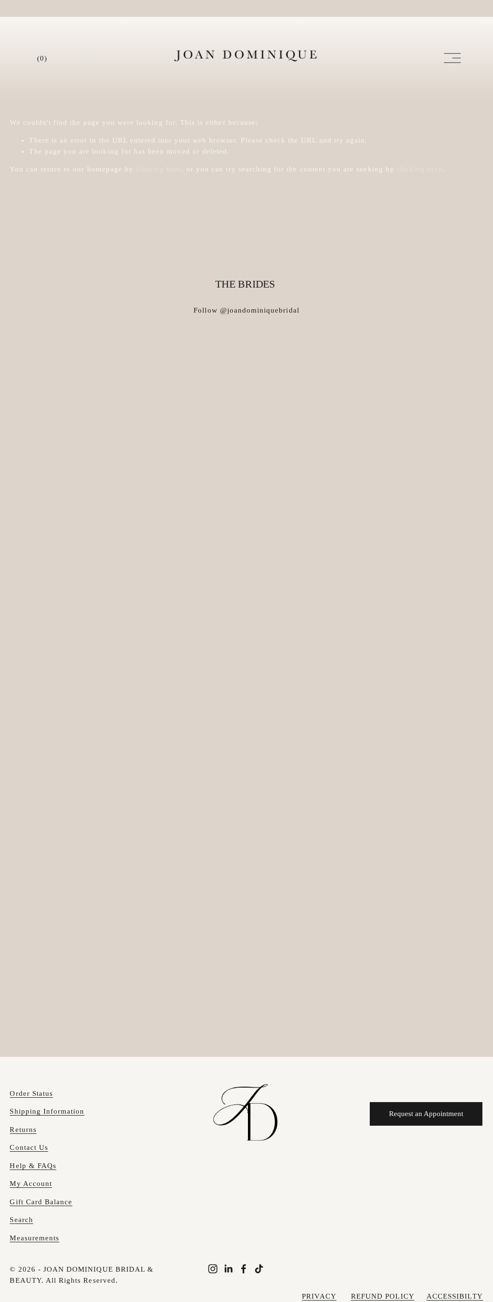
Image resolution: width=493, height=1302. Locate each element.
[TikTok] (259, 1269)
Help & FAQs (33, 1166)
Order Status (31, 1093)
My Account (31, 1183)
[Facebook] (243, 1269)
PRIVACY (319, 1296)
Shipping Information (47, 1111)
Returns (23, 1129)
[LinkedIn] (228, 1269)
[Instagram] (213, 1269)
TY (477, 1296)
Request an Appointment (426, 1114)
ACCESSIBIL (450, 1296)
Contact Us (29, 1147)
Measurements (34, 1238)
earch (23, 1219)
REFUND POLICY (383, 1296)
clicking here (159, 169)
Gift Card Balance (41, 1202)
